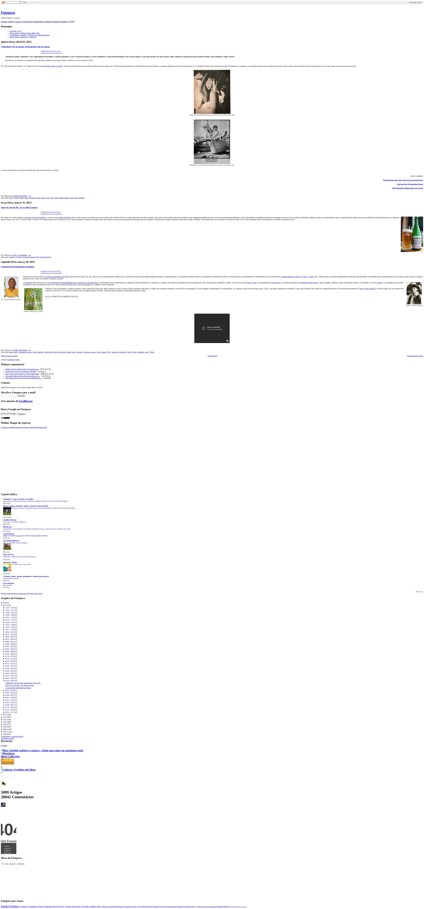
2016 (5, 603)
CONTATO (48, 22)
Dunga (162, 907)
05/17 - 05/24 (10, 664)
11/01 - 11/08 (10, 625)
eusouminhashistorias (11, 541)
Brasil (114, 907)
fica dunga (243, 907)
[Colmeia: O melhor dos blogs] (18, 769)
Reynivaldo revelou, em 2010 (52, 66)
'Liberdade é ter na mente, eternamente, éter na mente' (25, 47)
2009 (5, 727)
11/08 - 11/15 (10, 622)
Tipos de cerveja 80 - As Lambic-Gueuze (19, 207)
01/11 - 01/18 (10, 710)
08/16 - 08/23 (10, 649)
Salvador (82, 198)
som (166, 907)
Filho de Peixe (8, 555)
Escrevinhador (8, 583)
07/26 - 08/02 (10, 654)
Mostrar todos (419, 591)
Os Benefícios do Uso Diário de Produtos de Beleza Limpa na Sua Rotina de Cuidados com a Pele (37, 529)
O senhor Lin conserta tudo (21, 564)
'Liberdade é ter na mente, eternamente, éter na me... (23, 683)
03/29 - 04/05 (10, 681)
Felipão (180, 907)
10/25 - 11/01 (10, 627)
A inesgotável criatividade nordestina (17, 267)
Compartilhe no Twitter (50, 51)
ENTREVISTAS (27, 22)
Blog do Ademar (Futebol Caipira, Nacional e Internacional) (25, 506)
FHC (193, 907)
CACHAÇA (18, 22)
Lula (110, 907)
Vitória (151, 352)
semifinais (140, 352)
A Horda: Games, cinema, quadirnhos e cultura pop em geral (26, 576)
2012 (5, 719)
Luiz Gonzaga (276, 283)
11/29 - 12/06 (10, 615)
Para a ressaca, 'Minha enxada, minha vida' (25, 33)
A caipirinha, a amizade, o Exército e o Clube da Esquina (29, 35)
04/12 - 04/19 (10, 676)
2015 (5, 605)
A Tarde (16, 198)
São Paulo (76, 906)
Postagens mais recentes (9, 356)
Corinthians (32, 906)
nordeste (114, 352)
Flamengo (104, 907)
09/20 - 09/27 (10, 637)
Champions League (25, 352)
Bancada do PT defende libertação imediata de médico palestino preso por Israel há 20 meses (35, 501)
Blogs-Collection (10, 756)
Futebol (68, 352)
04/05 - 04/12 (10, 678)
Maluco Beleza (64, 198)
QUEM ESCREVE (38, 22)
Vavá (238, 907)
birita (26, 198)
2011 (5, 722)
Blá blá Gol (7, 527)
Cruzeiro (128, 907)
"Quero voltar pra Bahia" (367, 289)
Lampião (79, 352)
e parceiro (27, 217)
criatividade (48, 352)
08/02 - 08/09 (10, 651)
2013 (5, 717)
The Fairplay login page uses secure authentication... (23, 378)
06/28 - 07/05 (10, 661)
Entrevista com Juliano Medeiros (14, 522)
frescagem (28, 283)
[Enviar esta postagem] (29, 196)
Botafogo (156, 907)
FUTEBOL (4, 22)
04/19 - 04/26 (10, 673)
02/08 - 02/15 (10, 705)
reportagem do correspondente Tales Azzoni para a (74, 283)
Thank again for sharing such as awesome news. (22, 369)
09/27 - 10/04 (10, 634)
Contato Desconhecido (11, 578)
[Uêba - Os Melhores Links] (7, 763)
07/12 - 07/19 (10, 659)
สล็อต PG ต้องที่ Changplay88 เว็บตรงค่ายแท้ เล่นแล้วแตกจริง (25, 536)
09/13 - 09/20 (10, 639)
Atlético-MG (95, 906)
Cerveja (18, 257)
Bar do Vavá (232, 907)
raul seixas (74, 198)
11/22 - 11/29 (10, 617)
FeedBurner (26, 401)
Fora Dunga (187, 907)
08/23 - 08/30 (10, 647)
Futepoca (8, 12)
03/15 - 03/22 (10, 693)
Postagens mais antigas (415, 356)
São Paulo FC (58, 906)
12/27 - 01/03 (10, 608)
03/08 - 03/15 (10, 695)
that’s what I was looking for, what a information (22, 374)
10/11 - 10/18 (10, 629)
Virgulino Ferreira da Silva (309, 283)
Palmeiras (48, 906)
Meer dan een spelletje (19, 543)
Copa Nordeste (38, 352)
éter (48, 198)
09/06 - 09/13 (10, 642)
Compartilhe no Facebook (51, 53)
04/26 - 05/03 (10, 671)
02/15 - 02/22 (10, 702)
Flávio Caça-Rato (59, 352)
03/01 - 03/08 (10, 698)
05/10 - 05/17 (10, 666)
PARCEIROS (56, 22)
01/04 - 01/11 (10, 712)
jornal (52, 198)
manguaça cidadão (215, 907)
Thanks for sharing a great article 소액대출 (20, 371)
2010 (5, 724)
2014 (5, 715)
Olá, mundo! (7, 585)
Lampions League (89, 352)
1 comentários (22, 255)
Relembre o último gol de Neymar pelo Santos (20, 557)
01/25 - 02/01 (10, 707)
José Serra (85, 906)
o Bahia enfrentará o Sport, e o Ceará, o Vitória (297, 277)
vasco (139, 907)
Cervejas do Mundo (39, 217)
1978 (10, 198)
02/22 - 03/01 (10, 700)
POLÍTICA (11, 22)
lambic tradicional (64, 217)
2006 (5, 734)
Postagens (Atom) (13, 360)
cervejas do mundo (28, 257)
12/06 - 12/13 (10, 612)
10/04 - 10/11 (10, 632)
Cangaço (379, 283)
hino (73, 352)
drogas (43, 198)
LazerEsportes (8, 534)
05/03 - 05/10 (10, 668)
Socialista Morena (10, 520)
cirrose (38, 198)
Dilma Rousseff (146, 907)
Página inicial (212, 356)
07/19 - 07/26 (10, 656)
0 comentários (22, 196)
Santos (40, 906)
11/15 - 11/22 (10, 620)
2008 (5, 729)
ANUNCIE (64, 22)
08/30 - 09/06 (10, 644)
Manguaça (120, 907)
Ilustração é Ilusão (10, 562)
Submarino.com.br (7, 738)
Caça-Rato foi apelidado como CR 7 (56, 277)
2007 (5, 732)
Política (14, 906)
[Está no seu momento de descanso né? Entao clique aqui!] (21, 593)
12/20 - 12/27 (10, 610)
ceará (15, 352)
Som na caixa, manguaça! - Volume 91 (23, 37)
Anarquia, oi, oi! (15, 31)
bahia (22, 198)
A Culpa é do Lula (202, 907)
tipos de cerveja (45, 257)
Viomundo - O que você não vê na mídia (18, 499)
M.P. (56, 198)
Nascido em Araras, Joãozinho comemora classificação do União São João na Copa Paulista (43, 508)
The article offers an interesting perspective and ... (22, 376)
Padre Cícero (251, 283)
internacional (172, 907)
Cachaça (32, 198)
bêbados (225, 907)
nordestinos (122, 352)
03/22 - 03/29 (10, 690)
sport (146, 352)
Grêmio (133, 907)
